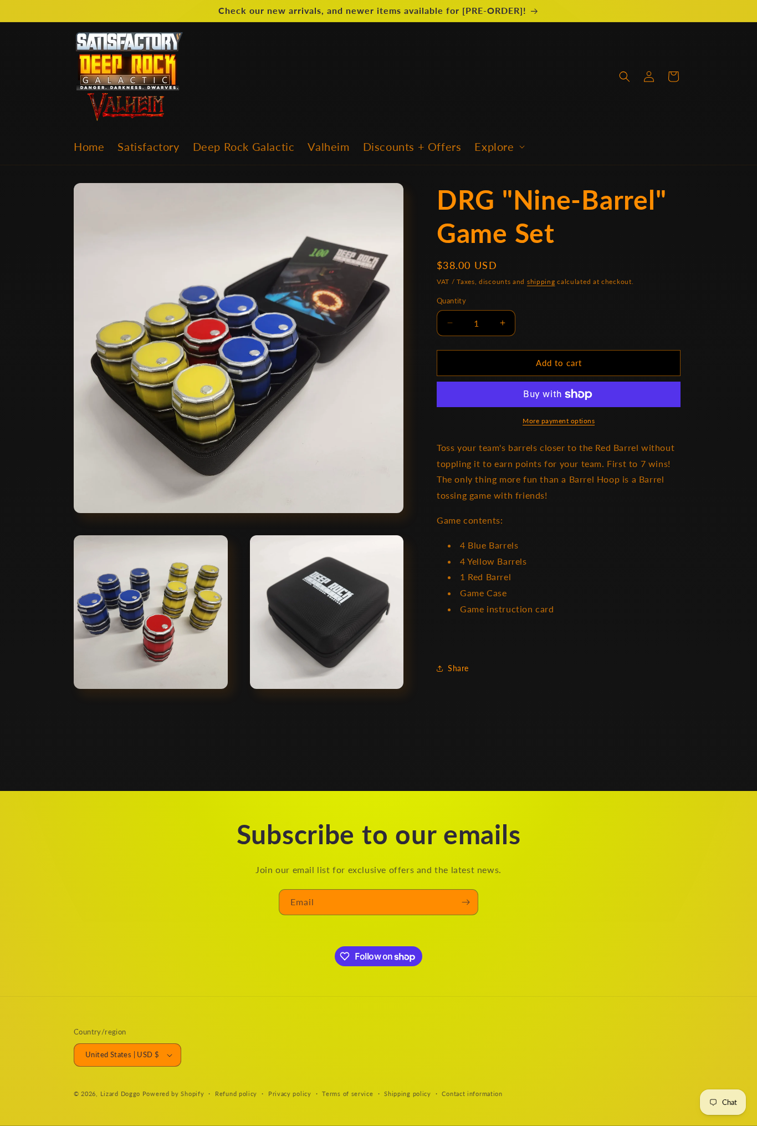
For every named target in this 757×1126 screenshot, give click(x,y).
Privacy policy (289, 1093)
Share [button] (458, 668)
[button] (498, 146)
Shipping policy (407, 1093)
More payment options (559, 421)
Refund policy (236, 1093)
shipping (541, 281)
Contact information (472, 1093)
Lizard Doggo (120, 1093)
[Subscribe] (465, 902)
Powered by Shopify (173, 1093)
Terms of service (347, 1093)
